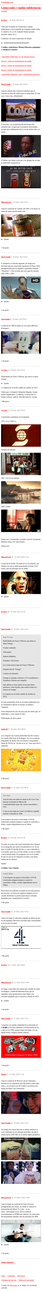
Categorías (11, 1276)
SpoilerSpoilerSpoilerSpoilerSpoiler (16, 43)
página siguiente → (8, 1262)
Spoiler (6, 239)
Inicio (3, 1276)
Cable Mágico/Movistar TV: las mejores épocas (18, 57)
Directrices (21, 1276)
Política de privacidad (26, 1280)
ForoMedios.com (7, 2)
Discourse (13, 1285)
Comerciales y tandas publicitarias (21, 7)
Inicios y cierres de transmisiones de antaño (16, 61)
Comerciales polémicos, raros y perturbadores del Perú (20, 74)
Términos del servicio (8, 1280)
